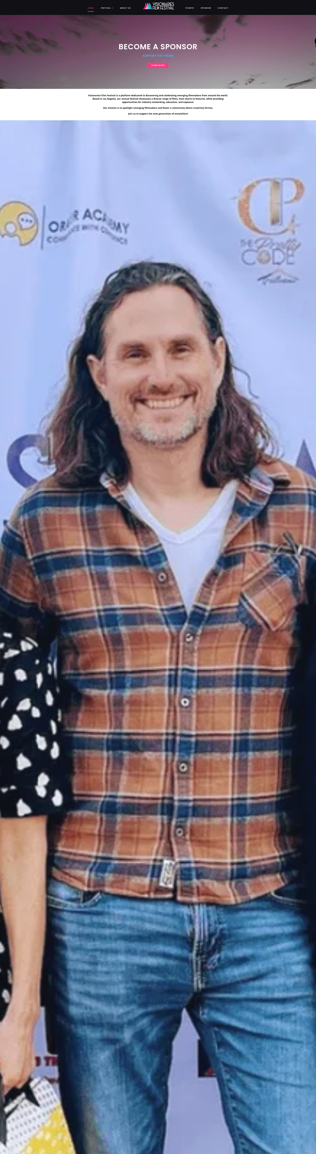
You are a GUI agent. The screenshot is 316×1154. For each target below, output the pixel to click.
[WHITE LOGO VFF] (158, 3)
